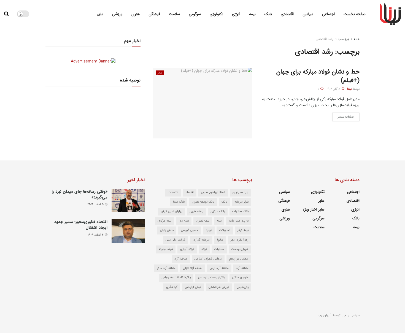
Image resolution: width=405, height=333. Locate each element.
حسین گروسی (189, 230)
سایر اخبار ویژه (314, 209)
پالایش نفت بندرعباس (211, 277)
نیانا (349, 89)
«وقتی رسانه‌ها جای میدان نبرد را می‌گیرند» (79, 194)
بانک (268, 14)
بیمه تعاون (202, 221)
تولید (209, 230)
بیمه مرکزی (164, 221)
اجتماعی (328, 14)
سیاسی (308, 14)
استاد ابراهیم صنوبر (213, 192)
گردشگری (171, 287)
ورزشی (117, 14)
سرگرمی (195, 14)
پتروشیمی (243, 287)
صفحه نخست (355, 14)
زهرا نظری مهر (240, 240)
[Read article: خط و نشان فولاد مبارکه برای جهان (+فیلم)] (202, 103)
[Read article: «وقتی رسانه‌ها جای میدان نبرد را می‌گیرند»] (128, 200)
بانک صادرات (240, 211)
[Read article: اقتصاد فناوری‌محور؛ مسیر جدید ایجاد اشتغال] (128, 231)
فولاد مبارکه (166, 249)
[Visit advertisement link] (93, 61)
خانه (357, 39)
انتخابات (173, 192)
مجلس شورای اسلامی (208, 258)
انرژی (236, 14)
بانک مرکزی (217, 211)
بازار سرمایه (241, 202)
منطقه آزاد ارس (219, 268)
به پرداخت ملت (239, 221)
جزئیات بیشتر (343, 116)
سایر (100, 14)
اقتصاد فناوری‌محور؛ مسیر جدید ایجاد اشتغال (80, 225)
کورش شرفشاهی (219, 287)
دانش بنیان (167, 230)
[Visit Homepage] (390, 14)
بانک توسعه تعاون (203, 202)
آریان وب (324, 315)
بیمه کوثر (243, 230)
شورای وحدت (240, 249)
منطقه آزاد (242, 268)
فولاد (204, 249)
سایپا (220, 240)
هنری (135, 14)
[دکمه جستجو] (6, 14)
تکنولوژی (216, 14)
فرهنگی (154, 14)
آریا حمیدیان (241, 192)
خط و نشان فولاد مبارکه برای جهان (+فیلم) (318, 76)
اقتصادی (287, 14)
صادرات (219, 249)
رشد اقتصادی (324, 39)
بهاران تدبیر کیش (171, 211)
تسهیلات (224, 230)
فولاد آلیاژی (187, 249)
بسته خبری (196, 211)
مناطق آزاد (180, 258)
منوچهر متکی (240, 277)
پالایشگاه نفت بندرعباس (176, 277)
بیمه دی (184, 221)
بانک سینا (179, 202)
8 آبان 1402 (333, 89)
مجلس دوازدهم (239, 258)
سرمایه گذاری (201, 240)
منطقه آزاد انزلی (192, 268)
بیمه (252, 14)
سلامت (174, 14)
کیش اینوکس (193, 287)
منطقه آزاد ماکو (166, 268)
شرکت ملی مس (175, 240)
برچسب (343, 39)
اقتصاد (190, 192)
